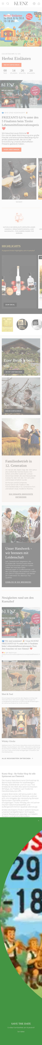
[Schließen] (39, 821)
